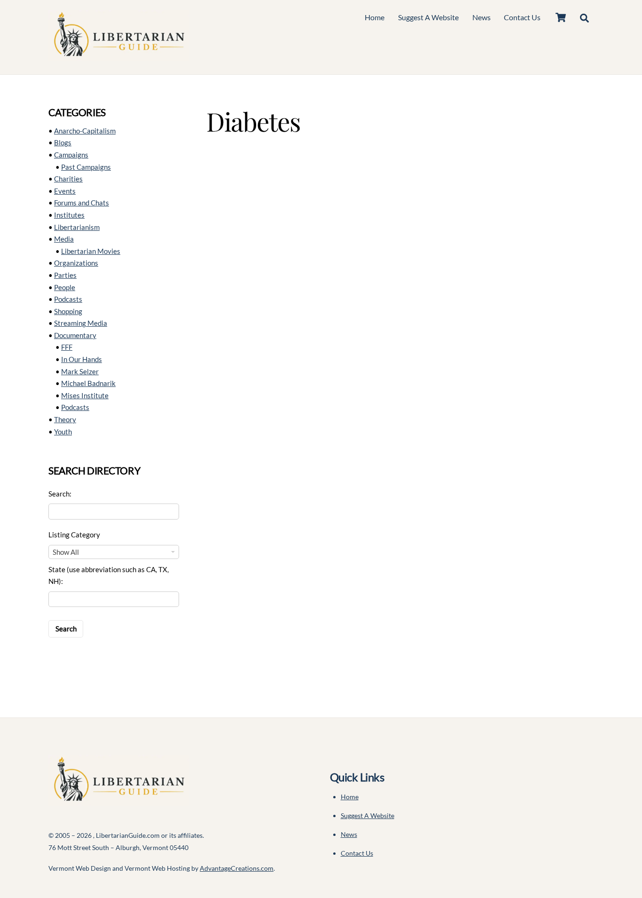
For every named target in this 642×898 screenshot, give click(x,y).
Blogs (62, 142)
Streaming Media (80, 323)
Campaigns (71, 154)
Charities (68, 178)
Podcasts (68, 299)
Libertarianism (77, 227)
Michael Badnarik (88, 383)
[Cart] (560, 17)
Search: (59, 493)
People (64, 287)
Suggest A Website (428, 17)
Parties (65, 275)
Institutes (69, 215)
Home (374, 17)
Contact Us (522, 17)
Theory (65, 419)
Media (64, 239)
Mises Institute (85, 395)
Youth (63, 431)
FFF (66, 347)
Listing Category (74, 534)
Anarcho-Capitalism (85, 130)
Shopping (68, 311)
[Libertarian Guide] (118, 56)
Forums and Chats (81, 202)
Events (65, 191)
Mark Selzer (80, 371)
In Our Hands (81, 359)
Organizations (76, 263)
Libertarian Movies (90, 251)
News (481, 17)
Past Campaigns (86, 167)
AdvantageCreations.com (237, 868)
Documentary (75, 335)
